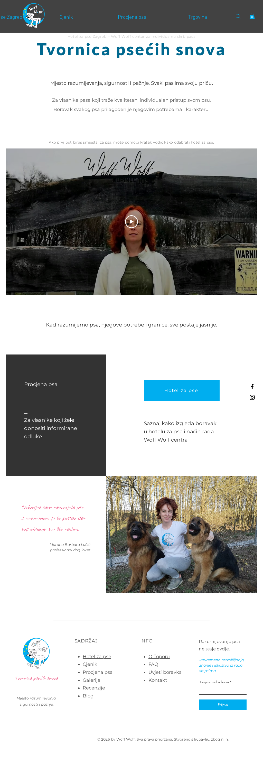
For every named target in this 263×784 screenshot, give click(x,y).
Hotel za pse (97, 656)
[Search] (238, 16)
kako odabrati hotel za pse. (189, 142)
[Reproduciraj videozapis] (131, 221)
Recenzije (94, 688)
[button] (252, 16)
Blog (88, 696)
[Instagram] (252, 397)
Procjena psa (98, 672)
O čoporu (159, 656)
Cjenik (90, 664)
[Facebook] (252, 386)
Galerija (91, 680)
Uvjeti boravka (165, 672)
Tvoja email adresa (214, 682)
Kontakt (157, 680)
